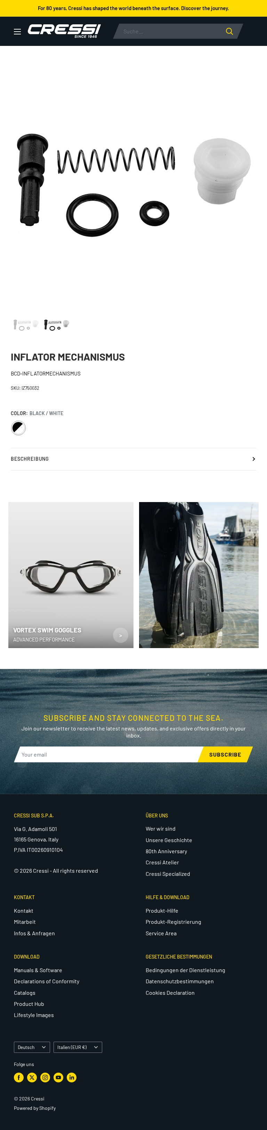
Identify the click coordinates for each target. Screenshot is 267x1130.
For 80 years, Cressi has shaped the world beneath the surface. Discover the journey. (133, 8)
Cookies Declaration (170, 992)
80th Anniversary (166, 851)
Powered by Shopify (35, 1108)
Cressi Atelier (162, 862)
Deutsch (26, 1047)
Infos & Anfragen (34, 933)
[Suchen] (234, 31)
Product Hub (29, 1003)
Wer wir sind (161, 828)
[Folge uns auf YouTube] (58, 1077)
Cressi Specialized (168, 873)
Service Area (161, 933)
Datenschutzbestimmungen (180, 981)
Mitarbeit (25, 921)
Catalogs (24, 992)
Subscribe (225, 754)
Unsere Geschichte (169, 840)
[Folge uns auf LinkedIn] (71, 1077)
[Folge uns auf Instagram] (45, 1077)
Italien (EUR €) (72, 1047)
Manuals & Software (38, 970)
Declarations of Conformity (46, 981)
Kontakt (23, 910)
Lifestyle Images (34, 1014)
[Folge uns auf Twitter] (32, 1077)
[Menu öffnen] (17, 31)
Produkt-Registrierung (173, 921)
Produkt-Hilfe (162, 910)
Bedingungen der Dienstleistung (185, 970)
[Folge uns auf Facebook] (19, 1077)
